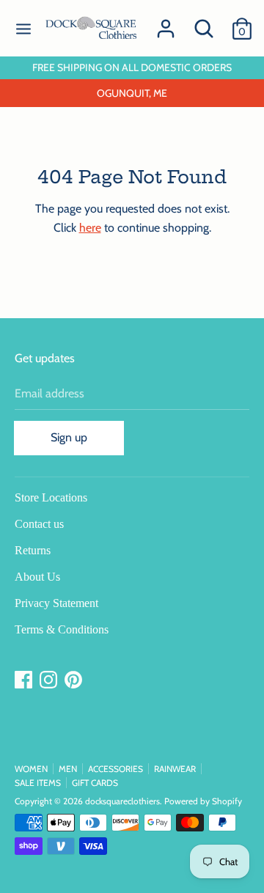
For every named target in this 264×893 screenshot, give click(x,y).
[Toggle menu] (23, 28)
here (90, 228)
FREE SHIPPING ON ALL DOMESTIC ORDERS (132, 67)
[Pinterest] (75, 680)
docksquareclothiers (122, 800)
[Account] (165, 23)
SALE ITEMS (38, 782)
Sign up (69, 437)
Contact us (39, 524)
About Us (37, 576)
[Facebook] (25, 680)
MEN (68, 768)
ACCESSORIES (115, 768)
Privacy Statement (56, 603)
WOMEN (31, 768)
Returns (33, 550)
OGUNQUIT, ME (132, 93)
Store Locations (51, 497)
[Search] (204, 23)
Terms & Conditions (62, 629)
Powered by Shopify (203, 800)
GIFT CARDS (95, 782)
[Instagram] (50, 680)
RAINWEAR (175, 768)
